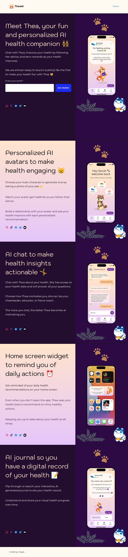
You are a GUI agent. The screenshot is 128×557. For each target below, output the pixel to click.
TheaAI (19, 6)
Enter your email (13, 81)
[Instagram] (6, 105)
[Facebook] (15, 105)
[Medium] (24, 105)
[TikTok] (11, 105)
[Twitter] (20, 105)
